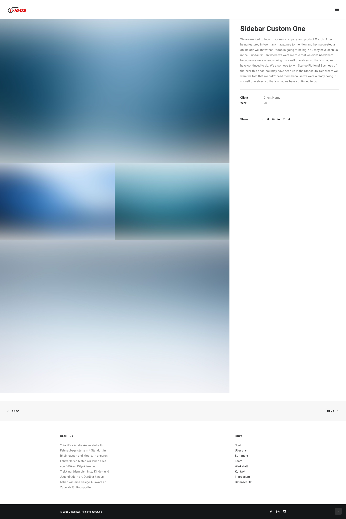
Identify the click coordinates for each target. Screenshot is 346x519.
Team (238, 461)
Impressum (242, 477)
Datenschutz (243, 482)
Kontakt (240, 471)
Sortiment (241, 455)
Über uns (241, 450)
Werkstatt (241, 466)
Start (238, 445)
